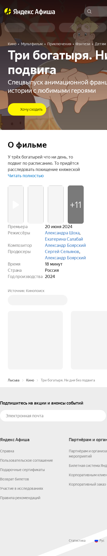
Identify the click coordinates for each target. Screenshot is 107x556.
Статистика (77, 540)
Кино (30, 380)
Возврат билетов (14, 479)
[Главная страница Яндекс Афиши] (7, 11)
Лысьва (13, 380)
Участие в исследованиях (21, 488)
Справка (7, 451)
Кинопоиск (35, 291)
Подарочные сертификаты (22, 470)
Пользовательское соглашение (26, 460)
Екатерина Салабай (64, 239)
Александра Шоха (62, 232)
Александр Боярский (65, 245)
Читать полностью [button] (26, 175)
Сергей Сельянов (62, 251)
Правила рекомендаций (20, 498)
